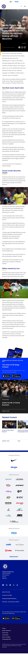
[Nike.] (11, 2)
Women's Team (5, 411)
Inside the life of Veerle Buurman (8, 431)
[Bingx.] (16, 2)
